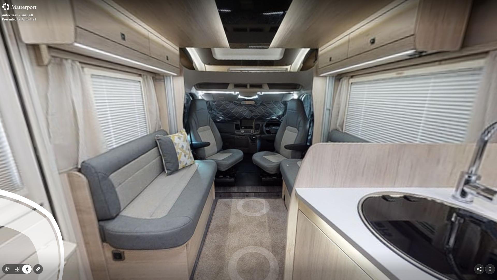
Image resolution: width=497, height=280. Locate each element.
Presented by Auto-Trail (19, 19)
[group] (17, 269)
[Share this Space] (479, 269)
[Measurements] (38, 269)
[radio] (7, 269)
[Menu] (490, 269)
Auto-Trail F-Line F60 (17, 15)
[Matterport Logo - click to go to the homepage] (19, 6)
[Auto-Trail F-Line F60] (248, 140)
